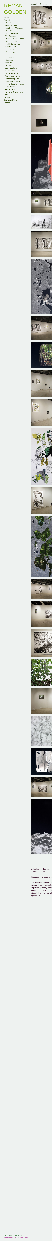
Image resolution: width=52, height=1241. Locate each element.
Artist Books (10, 87)
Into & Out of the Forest (14, 84)
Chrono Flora (10, 47)
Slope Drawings (11, 73)
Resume (7, 97)
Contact (7, 103)
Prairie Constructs (12, 44)
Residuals (9, 60)
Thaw (7, 55)
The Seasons (10, 36)
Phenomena (10, 49)
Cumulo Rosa (10, 23)
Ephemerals (10, 52)
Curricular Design (11, 100)
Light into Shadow (12, 81)
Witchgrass (10, 65)
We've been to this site (14, 76)
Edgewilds (9, 57)
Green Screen (10, 25)
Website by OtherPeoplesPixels (16, 1237)
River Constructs (12, 33)
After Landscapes (12, 68)
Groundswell (10, 71)
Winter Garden (11, 41)
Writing (7, 95)
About (6, 17)
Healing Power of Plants (14, 39)
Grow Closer (10, 31)
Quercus (8, 63)
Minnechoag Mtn (12, 79)
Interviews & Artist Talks (13, 92)
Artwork (7, 20)
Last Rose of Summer (14, 28)
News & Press (9, 89)
